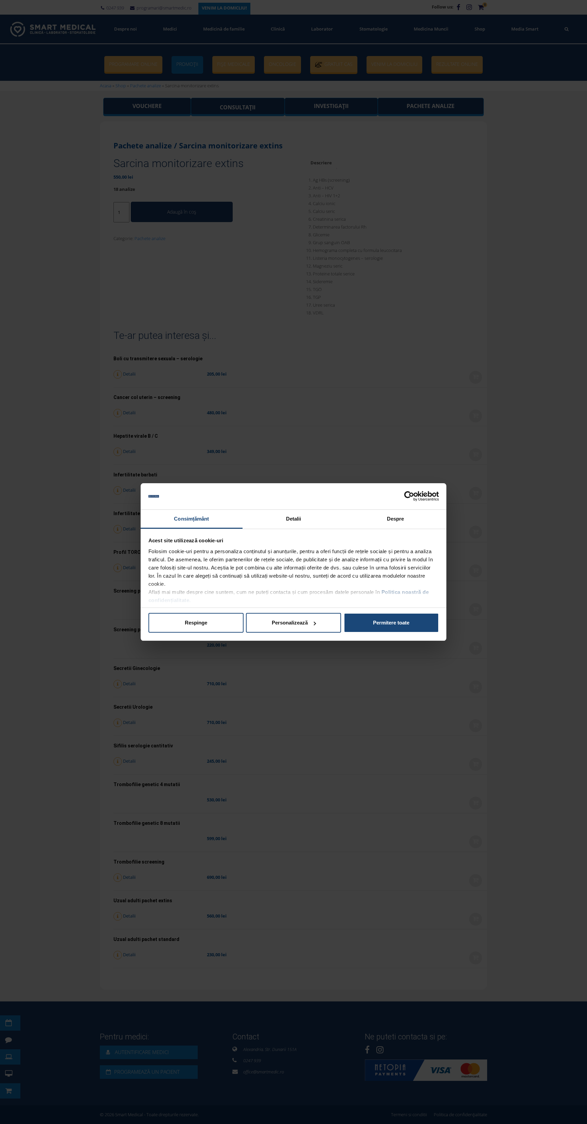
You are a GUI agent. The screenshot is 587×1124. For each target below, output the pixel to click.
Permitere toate (391, 623)
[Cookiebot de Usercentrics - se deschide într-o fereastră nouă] (409, 496)
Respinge (196, 623)
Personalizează (290, 623)
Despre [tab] (395, 519)
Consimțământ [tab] (191, 519)
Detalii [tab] (293, 519)
